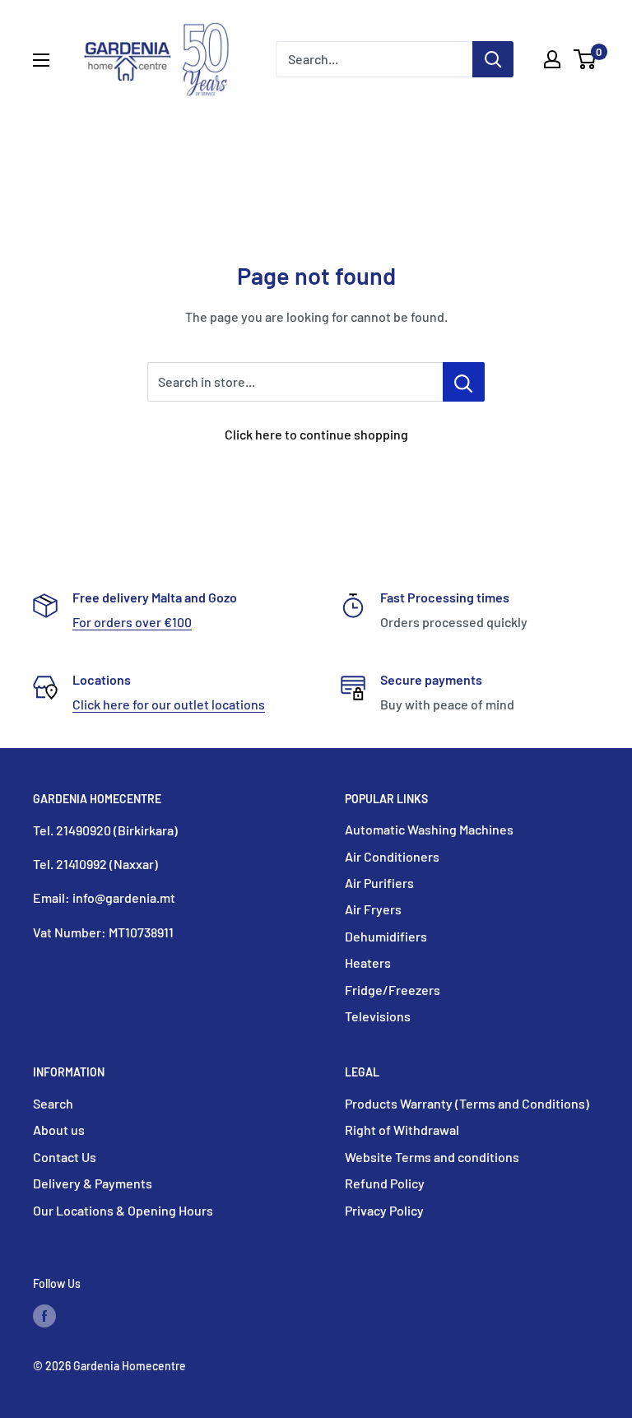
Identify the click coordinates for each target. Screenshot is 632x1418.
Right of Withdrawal (402, 1129)
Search (53, 1103)
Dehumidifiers (386, 936)
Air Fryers (373, 909)
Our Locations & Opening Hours (123, 1210)
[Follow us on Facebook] (44, 1315)
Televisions (378, 1016)
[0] (585, 59)
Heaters (368, 962)
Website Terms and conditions (432, 1157)
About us (59, 1129)
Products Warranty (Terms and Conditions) (467, 1103)
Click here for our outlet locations (168, 704)
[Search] (493, 59)
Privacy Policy (384, 1210)
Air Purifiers (379, 882)
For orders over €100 (132, 622)
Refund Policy (385, 1183)
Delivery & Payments (92, 1183)
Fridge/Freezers (392, 989)
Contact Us (64, 1157)
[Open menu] (41, 60)
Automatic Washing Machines (429, 829)
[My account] (552, 59)
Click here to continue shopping (316, 434)
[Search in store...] (464, 382)
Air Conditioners (392, 856)
